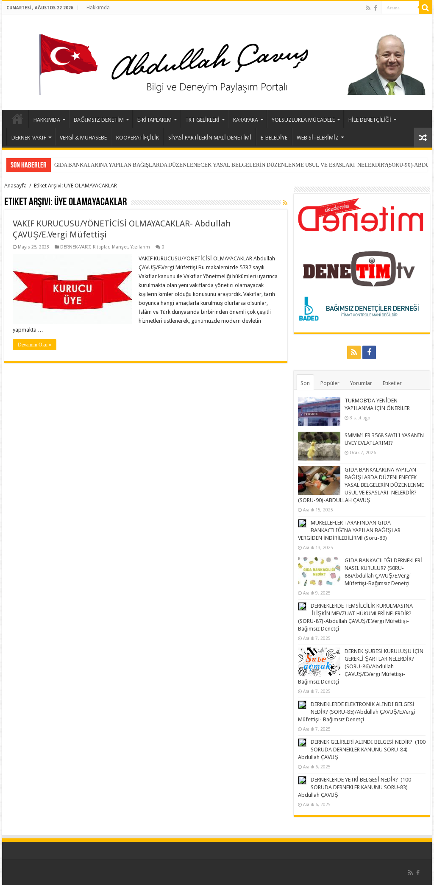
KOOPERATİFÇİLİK (137, 137)
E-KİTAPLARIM (154, 120)
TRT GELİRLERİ (202, 120)
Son (305, 383)
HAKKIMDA (46, 120)
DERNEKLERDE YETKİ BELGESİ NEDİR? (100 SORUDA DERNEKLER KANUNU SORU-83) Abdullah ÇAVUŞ (354, 787)
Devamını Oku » (34, 345)
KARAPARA (245, 120)
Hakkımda (98, 8)
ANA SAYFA (17, 119)
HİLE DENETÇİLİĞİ (369, 120)
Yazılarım (140, 247)
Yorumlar (361, 383)
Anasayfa (15, 185)
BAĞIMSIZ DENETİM (99, 120)
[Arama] (425, 7)
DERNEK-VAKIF (28, 137)
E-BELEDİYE (274, 137)
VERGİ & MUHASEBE (83, 137)
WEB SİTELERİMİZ (318, 137)
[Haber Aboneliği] (285, 202)
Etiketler (392, 383)
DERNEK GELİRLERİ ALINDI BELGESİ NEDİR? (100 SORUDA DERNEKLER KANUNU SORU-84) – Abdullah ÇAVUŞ (362, 749)
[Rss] (368, 8)
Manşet (120, 247)
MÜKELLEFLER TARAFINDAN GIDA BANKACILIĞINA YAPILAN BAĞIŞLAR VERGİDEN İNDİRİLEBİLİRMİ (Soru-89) (349, 530)
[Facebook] (375, 8)
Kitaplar (101, 247)
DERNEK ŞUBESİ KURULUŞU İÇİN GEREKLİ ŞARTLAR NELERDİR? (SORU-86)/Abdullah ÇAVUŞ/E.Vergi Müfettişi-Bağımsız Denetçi (360, 666)
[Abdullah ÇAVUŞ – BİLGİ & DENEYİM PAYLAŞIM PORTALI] (217, 60)
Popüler (329, 383)
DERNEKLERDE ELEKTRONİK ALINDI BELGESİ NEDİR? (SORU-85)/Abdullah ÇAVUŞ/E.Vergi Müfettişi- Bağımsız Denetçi (356, 712)
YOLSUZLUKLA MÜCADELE (303, 120)
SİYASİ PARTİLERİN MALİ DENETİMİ (209, 137)
